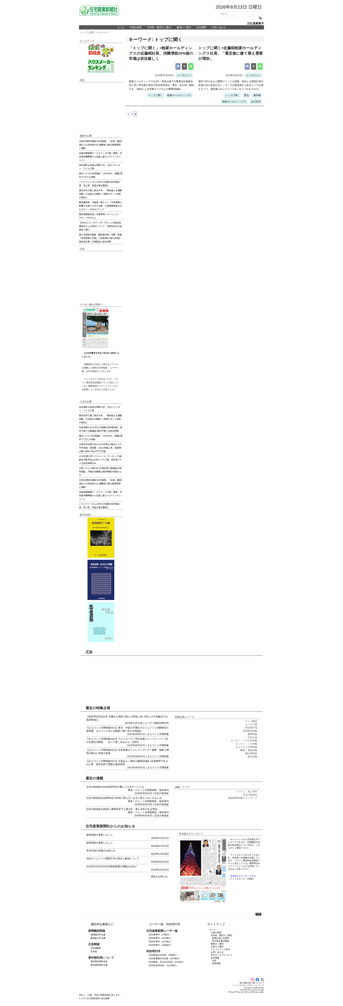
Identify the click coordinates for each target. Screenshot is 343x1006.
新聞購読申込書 (97, 934)
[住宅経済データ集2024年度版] (100, 538)
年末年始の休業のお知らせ (100, 850)
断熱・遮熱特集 (248, 750)
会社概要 (201, 27)
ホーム (120, 27)
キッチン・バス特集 (246, 743)
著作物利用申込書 (99, 965)
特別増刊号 (163, 723)
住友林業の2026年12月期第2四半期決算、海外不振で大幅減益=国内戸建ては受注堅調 (100, 428)
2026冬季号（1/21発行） (161, 941)
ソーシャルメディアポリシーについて (248, 985)
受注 (246, 95)
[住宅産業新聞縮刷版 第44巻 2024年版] (100, 622)
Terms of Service (251, 992)
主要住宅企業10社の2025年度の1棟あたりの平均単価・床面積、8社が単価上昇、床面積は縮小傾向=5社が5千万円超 (100, 447)
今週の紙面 (136, 27)
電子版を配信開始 (220, 941)
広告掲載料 (95, 948)
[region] (100, 107)
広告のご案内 (217, 946)
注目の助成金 (161, 793)
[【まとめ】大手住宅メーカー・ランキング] (100, 66)
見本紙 (93, 951)
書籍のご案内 (184, 27)
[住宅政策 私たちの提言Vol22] (100, 580)
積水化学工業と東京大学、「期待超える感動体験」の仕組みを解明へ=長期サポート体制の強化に (100, 193)
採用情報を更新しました (99, 834)
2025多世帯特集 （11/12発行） (163, 965)
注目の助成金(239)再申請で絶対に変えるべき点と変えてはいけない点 (124, 798)
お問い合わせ (218, 27)
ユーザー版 (151, 723)
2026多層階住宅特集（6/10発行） (165, 958)
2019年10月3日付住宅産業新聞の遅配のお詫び (111, 866)
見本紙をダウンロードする (243, 876)
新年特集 (252, 756)
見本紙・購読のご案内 (159, 27)
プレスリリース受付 (220, 949)
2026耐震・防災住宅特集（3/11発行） (167, 962)
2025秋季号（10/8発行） (161, 945)
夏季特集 (252, 734)
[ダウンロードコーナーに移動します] (95, 348)
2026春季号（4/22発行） (161, 938)
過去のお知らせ (159, 876)
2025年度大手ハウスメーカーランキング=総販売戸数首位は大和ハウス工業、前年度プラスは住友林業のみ (100, 459)
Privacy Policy (234, 992)
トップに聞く (88, 32)
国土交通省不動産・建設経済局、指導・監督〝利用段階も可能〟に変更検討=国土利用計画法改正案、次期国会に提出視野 (100, 238)
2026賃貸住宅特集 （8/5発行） (163, 955)
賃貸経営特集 (250, 731)
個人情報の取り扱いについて (252, 983)
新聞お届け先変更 (220, 938)
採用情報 (216, 963)
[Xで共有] (184, 66)
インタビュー (184, 75)
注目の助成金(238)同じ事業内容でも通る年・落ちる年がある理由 (121, 809)
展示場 (257, 95)
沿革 (214, 960)
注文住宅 (256, 101)
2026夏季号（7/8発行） (160, 934)
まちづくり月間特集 (158, 734)
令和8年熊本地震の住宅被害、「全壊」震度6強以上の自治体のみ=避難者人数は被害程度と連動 (100, 144)
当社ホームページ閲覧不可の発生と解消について (112, 858)
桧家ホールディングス (179, 95)
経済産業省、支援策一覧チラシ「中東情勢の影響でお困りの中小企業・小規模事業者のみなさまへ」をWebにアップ (100, 205)
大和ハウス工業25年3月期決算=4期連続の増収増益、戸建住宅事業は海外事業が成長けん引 (100, 471)
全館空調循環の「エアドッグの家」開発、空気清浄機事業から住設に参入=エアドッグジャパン (100, 156)
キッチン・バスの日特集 (244, 740)
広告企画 (252, 737)
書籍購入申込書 (97, 938)
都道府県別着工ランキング (242, 798)
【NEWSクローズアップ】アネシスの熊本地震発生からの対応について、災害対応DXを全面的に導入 (100, 226)
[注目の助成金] (100, 50)
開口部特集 (251, 753)
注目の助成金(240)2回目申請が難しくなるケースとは (115, 786)
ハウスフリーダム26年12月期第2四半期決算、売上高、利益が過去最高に (99, 183)
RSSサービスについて (221, 955)
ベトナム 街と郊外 (246, 791)
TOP (258, 914)
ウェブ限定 (251, 721)
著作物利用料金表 (99, 961)
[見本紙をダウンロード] (203, 902)
